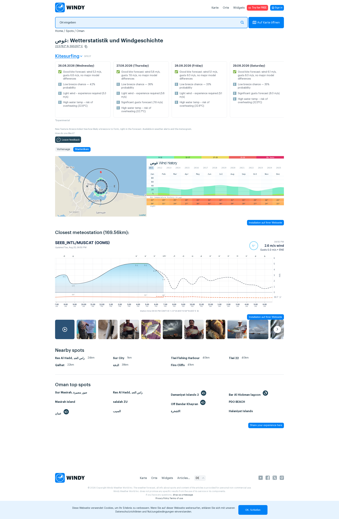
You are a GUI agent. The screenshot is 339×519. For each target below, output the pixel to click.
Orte (226, 7)
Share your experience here (266, 425)
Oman (80, 31)
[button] (86, 46)
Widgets (239, 7)
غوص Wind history (163, 163)
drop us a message (183, 495)
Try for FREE (259, 8)
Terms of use (176, 498)
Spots (70, 31)
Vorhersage (63, 149)
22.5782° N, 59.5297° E (69, 46)
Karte (215, 7)
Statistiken (82, 149)
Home (59, 31)
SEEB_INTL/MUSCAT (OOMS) (82, 242)
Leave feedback (71, 139)
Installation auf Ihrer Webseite (265, 222)
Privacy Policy (162, 498)
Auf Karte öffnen (268, 22)
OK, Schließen (252, 510)
